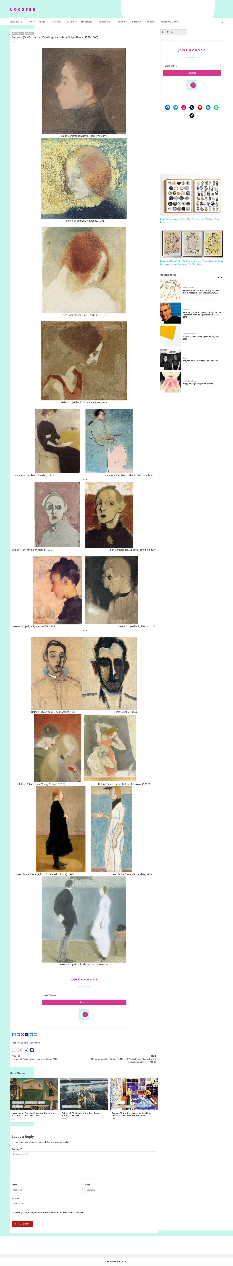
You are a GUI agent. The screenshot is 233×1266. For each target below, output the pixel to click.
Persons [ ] (117, 1106)
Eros (190, 358)
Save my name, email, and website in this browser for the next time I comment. (49, 1212)
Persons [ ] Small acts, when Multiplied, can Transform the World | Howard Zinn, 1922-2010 (202, 291)
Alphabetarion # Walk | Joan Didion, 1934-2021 (201, 314)
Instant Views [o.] (190, 380)
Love (194, 358)
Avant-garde (31, 1103)
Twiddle (121, 21)
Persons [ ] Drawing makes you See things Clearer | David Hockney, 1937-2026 (131, 1114)
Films (42, 21)
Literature (16, 21)
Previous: (35, 1057)
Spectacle (104, 21)
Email (87, 1185)
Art (30, 21)
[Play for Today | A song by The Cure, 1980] (170, 336)
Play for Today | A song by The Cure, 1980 (200, 337)
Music (70, 21)
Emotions (86, 21)
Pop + (185, 335)
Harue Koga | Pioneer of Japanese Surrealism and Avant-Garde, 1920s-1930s (33, 1114)
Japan (41, 1103)
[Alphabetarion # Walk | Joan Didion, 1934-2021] (170, 313)
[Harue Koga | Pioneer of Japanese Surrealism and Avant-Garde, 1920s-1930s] (34, 1094)
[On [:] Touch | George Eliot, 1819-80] (170, 359)
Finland (29, 33)
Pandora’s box (169, 21)
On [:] (185, 358)
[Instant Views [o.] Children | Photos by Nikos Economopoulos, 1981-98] (170, 382)
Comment (17, 1149)
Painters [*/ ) (18, 33)
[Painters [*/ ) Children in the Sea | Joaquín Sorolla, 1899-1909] (84, 1094)
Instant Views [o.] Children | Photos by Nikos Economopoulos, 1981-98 (200, 383)
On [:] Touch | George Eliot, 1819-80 (198, 361)
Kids (78, 1106)
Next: (123, 1059)
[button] (221, 21)
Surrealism (17, 1106)
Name (14, 1185)
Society (136, 21)
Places (151, 21)
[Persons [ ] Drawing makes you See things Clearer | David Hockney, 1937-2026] (134, 1094)
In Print (56, 21)
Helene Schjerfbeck (32, 1043)
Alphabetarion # (189, 311)
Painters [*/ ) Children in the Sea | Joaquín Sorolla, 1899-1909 (81, 1114)
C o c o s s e (22, 9)
